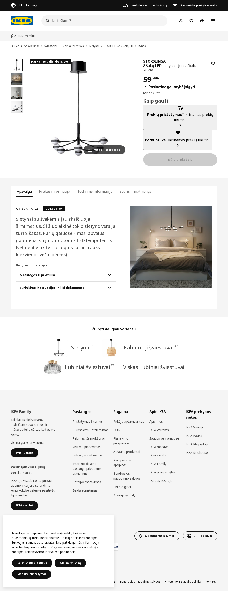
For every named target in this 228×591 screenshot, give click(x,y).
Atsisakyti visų (70, 563)
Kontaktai (211, 581)
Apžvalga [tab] (24, 191)
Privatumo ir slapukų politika (183, 581)
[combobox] (103, 20)
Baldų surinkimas (85, 490)
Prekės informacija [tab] (54, 191)
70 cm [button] (148, 70)
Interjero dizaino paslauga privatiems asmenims (87, 469)
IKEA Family (157, 464)
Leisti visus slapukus (32, 563)
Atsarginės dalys (125, 495)
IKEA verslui (157, 455)
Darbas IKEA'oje (160, 480)
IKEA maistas (159, 447)
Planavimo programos (121, 440)
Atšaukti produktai (126, 452)
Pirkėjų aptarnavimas (128, 421)
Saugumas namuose (164, 438)
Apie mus (156, 421)
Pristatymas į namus (88, 421)
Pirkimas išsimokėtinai (89, 438)
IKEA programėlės (162, 472)
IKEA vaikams (159, 430)
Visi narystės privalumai (27, 442)
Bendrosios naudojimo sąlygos (127, 475)
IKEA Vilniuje (194, 427)
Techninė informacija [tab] (94, 191)
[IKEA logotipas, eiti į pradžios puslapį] (22, 20)
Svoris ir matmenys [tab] (135, 191)
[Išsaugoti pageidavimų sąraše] (212, 63)
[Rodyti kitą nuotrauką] (120, 108)
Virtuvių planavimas (87, 447)
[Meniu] (212, 20)
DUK (116, 430)
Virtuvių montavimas (88, 455)
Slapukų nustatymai (31, 574)
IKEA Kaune (194, 436)
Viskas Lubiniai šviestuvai (153, 367)
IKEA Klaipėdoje (197, 444)
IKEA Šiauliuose (197, 452)
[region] (79, 108)
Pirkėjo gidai (122, 487)
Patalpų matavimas (87, 482)
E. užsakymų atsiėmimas (90, 430)
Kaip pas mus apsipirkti (123, 462)
